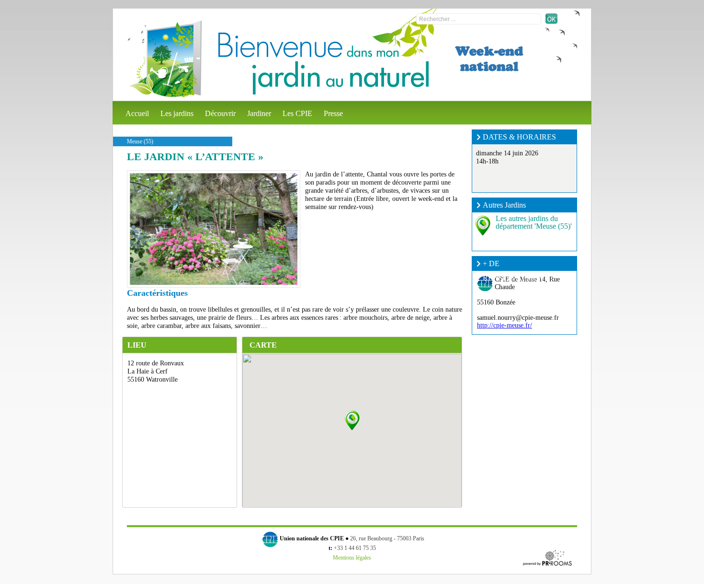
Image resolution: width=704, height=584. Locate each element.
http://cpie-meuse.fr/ (504, 325)
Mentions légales (352, 557)
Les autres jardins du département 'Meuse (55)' (534, 222)
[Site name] (165, 59)
